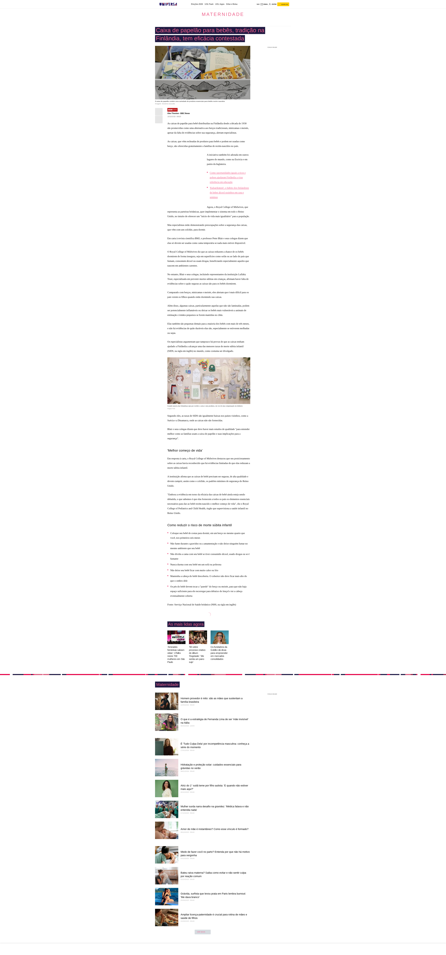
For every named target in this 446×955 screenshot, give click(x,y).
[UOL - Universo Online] (179, 4)
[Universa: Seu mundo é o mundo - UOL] (168, 4)
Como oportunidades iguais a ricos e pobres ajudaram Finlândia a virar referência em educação (228, 177)
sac (258, 4)
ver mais (201, 932)
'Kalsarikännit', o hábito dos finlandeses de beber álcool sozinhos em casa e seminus (229, 192)
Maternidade (223, 14)
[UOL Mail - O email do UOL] (264, 4)
